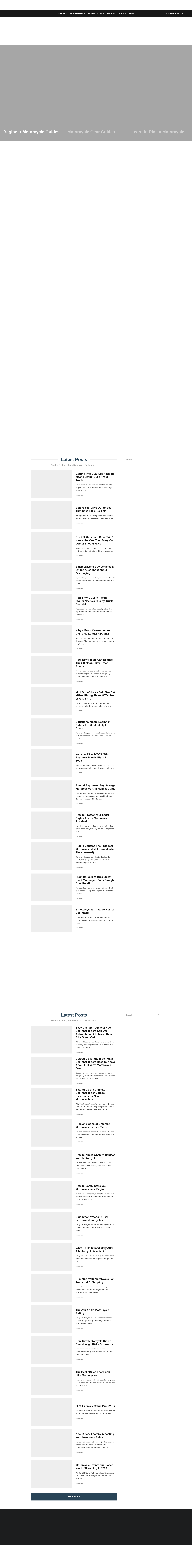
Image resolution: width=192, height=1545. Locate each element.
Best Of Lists (76, 13)
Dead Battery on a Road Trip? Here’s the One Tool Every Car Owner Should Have (95, 540)
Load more (74, 1496)
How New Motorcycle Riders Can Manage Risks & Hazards (94, 1343)
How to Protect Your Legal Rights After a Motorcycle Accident (92, 818)
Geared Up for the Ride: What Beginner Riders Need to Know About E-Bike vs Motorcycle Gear (95, 1063)
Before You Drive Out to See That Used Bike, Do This (93, 509)
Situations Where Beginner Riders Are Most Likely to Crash (93, 725)
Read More (79, 495)
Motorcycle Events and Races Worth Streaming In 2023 (94, 1467)
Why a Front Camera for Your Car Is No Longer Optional (94, 632)
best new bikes (105, 305)
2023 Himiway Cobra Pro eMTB (95, 1406)
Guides (61, 13)
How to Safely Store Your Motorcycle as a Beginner (92, 1187)
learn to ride (116, 305)
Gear (110, 13)
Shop (131, 13)
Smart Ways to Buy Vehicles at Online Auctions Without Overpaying (95, 570)
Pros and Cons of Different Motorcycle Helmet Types (93, 1125)
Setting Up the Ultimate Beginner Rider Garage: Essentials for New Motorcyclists (91, 1094)
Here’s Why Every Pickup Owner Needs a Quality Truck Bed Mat (94, 601)
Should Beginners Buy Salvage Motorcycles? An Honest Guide (95, 787)
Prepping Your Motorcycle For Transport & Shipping (95, 1280)
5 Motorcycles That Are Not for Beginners (95, 911)
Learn (121, 13)
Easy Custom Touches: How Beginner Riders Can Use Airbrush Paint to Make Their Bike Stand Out (94, 1032)
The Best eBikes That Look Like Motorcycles (93, 1373)
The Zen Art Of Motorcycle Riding (92, 1311)
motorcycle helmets (91, 305)
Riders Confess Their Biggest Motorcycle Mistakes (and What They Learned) (95, 849)
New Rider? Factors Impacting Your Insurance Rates (95, 1435)
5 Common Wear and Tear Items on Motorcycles (92, 1218)
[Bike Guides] (144, 972)
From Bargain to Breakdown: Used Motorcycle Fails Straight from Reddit (95, 880)
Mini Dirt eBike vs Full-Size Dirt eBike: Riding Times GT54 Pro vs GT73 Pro (95, 695)
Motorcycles (95, 13)
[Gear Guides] (48, 972)
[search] (135, 297)
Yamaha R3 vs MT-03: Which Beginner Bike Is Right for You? (94, 757)
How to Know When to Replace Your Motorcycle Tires (95, 1156)
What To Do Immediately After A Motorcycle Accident (94, 1249)
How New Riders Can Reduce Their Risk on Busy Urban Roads (94, 663)
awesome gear (77, 305)
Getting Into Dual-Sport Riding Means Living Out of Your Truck (95, 477)
